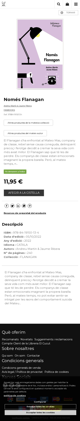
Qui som (7, 355)
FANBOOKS (9, 110)
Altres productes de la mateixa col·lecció (28, 122)
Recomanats (10, 339)
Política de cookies (56, 372)
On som (20, 355)
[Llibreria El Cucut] (17, 4)
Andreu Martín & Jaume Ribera (18, 106)
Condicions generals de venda (21, 367)
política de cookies (15, 395)
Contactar (33, 355)
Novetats (26, 339)
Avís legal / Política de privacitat (22, 372)
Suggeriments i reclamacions (53, 339)
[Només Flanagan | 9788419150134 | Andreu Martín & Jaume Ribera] (40, 54)
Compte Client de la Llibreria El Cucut (26, 343)
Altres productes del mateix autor (25, 133)
